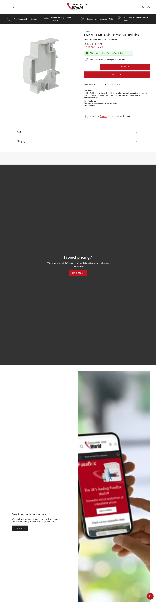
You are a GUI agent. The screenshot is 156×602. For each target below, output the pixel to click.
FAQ (19, 132)
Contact (103, 116)
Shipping (21, 141)
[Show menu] (7, 7)
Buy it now (117, 75)
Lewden (87, 31)
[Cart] (148, 7)
